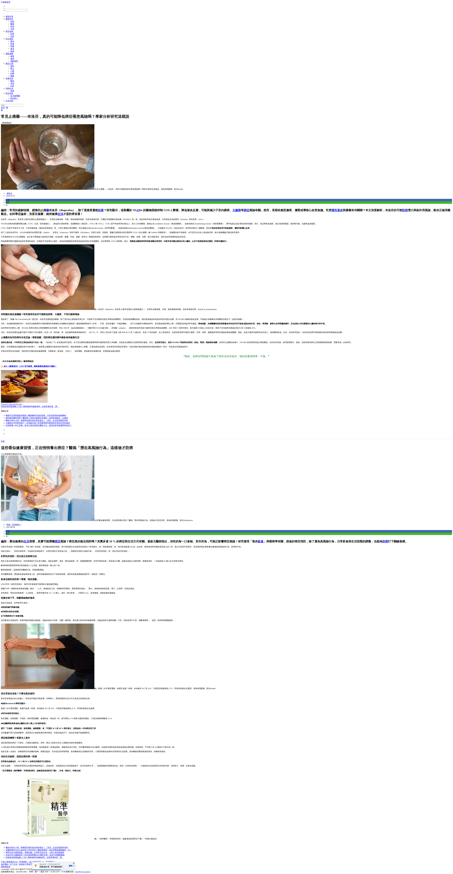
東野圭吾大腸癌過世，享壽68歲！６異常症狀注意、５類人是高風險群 (35, 852)
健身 (12, 56)
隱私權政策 (5, 867)
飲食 (12, 44)
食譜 (12, 51)
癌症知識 (9, 31)
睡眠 (12, 76)
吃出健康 (9, 39)
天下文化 (13, 864)
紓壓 (12, 73)
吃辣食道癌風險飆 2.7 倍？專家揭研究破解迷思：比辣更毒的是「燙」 (35, 857)
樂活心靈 (9, 64)
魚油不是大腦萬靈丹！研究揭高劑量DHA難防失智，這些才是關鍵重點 (35, 855)
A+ (7, 205)
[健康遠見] (5, 2)
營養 (12, 46)
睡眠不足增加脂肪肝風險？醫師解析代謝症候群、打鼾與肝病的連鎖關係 (36, 415)
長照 (12, 26)
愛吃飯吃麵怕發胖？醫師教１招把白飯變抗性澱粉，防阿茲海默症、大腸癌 (37, 418)
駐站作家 (9, 93)
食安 (12, 49)
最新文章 (9, 16)
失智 (12, 29)
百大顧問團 (15, 96)
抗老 (12, 86)
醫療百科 (9, 19)
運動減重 (9, 54)
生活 (60, 213)
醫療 (12, 24)
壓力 (12, 69)
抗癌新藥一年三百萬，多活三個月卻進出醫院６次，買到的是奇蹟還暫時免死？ (39, 425)
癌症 (246, 210)
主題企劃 (9, 101)
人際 (12, 71)
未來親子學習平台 (26, 864)
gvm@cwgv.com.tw (82, 872)
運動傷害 (14, 61)
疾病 (12, 21)
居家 (12, 91)
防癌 (12, 34)
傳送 (7, 202)
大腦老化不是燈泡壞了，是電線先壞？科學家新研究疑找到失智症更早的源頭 (38, 423)
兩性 (12, 66)
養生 (12, 41)
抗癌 (12, 36)
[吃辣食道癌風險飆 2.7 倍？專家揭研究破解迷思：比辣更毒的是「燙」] (226, 386)
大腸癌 (236, 210)
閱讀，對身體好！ (14, 525)
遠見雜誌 (4, 864)
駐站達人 (14, 98)
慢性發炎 (337, 210)
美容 (12, 83)
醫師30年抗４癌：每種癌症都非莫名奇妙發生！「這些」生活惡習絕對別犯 (37, 420)
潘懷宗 (9, 193)
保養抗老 (9, 78)
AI (137, 210)
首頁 (3, 108)
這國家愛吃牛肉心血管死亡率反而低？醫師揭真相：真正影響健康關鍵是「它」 (39, 850)
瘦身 (12, 59)
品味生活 (9, 88)
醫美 (12, 81)
